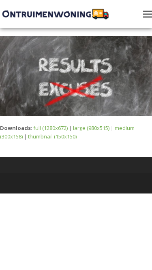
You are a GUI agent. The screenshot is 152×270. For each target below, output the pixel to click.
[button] (147, 14)
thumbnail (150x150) (52, 136)
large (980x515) (91, 128)
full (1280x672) (50, 128)
